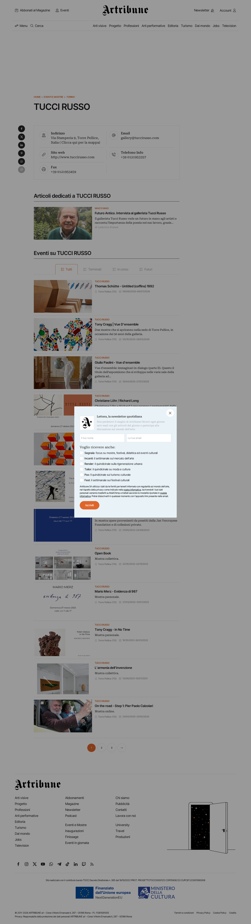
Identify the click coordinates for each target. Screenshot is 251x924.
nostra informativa (132, 489)
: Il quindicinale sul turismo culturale (108, 474)
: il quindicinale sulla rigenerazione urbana (113, 463)
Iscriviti (89, 505)
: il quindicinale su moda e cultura (107, 469)
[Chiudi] (170, 413)
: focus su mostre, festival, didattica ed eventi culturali (121, 453)
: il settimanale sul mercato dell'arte (109, 458)
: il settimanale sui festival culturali (107, 480)
